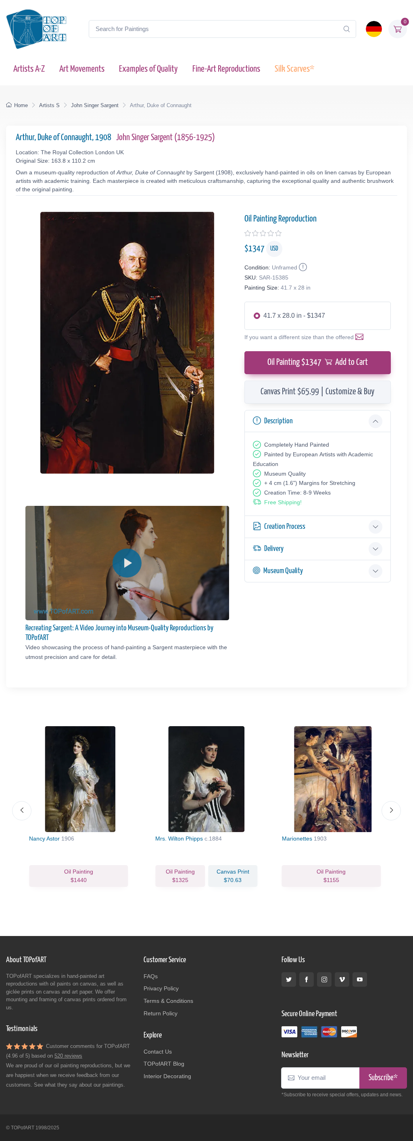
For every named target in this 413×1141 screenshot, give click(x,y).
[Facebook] (306, 979)
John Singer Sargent (95, 105)
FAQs (151, 976)
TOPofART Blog (164, 1063)
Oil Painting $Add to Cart (317, 362)
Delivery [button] (274, 549)
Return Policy (160, 1013)
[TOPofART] (36, 29)
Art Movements (81, 69)
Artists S (49, 105)
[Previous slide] (21, 810)
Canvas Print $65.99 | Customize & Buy (317, 391)
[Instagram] (324, 979)
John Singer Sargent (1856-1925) (165, 137)
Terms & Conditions (168, 1001)
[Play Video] (127, 563)
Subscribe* (383, 1078)
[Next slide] (391, 810)
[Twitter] (289, 979)
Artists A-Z (29, 69)
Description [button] (278, 421)
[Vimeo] (342, 979)
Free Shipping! (283, 502)
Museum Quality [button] (283, 571)
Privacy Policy (161, 988)
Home (21, 105)
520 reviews (68, 1056)
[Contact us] (361, 337)
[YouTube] (360, 979)
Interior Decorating (167, 1076)
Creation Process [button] (284, 526)
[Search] (346, 29)
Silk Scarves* (294, 69)
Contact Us (158, 1051)
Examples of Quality (148, 69)
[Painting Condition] (302, 267)
